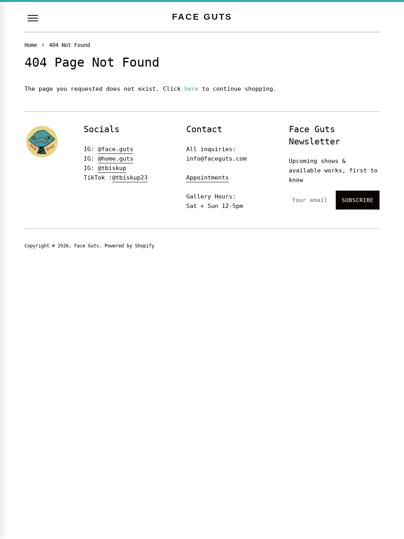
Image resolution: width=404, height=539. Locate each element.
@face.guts (115, 149)
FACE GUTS (202, 17)
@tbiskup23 (130, 177)
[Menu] (32, 18)
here (191, 88)
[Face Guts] (42, 141)
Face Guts (86, 246)
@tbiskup (112, 168)
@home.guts (115, 158)
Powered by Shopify (129, 246)
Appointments (207, 177)
